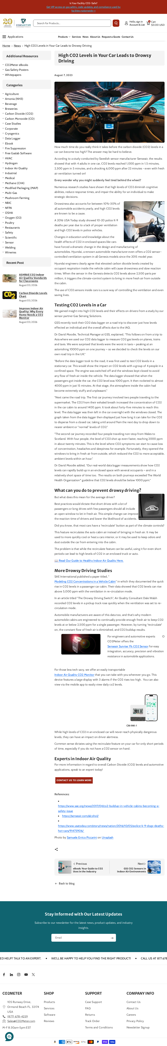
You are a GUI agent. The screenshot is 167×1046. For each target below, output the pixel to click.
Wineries (10, 252)
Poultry (9, 222)
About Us (132, 1008)
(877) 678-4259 (17, 1016)
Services (49, 1008)
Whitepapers (13, 74)
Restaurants (12, 227)
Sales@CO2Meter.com (21, 1021)
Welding (10, 247)
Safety (9, 232)
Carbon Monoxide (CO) (20, 118)
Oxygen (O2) (13, 217)
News (17, 45)
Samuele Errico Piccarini (82, 837)
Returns (90, 1014)
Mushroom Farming (17, 198)
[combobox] (72, 23)
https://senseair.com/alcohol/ (80, 816)
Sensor (9, 242)
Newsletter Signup (138, 1027)
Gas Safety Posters (16, 69)
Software (49, 1014)
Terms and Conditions (99, 1027)
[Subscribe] (112, 938)
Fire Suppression (15, 148)
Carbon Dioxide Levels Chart (33, 295)
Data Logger (12, 138)
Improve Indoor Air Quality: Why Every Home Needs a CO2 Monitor (31, 313)
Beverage (11, 103)
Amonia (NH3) (14, 98)
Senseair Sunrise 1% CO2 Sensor (127, 646)
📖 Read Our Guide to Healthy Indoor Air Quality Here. (89, 560)
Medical (10, 178)
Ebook (9, 143)
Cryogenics (12, 133)
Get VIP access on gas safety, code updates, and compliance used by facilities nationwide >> (83, 8)
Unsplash (107, 837)
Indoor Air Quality (16, 168)
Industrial (11, 173)
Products (63, 36)
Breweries (11, 108)
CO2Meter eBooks (16, 65)
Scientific (11, 237)
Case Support (93, 1002)
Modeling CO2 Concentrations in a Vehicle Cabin (85, 581)
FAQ (88, 1008)
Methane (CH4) (14, 183)
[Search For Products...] (116, 23)
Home (6, 45)
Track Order (92, 1021)
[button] (155, 23)
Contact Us (134, 1002)
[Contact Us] (74, 780)
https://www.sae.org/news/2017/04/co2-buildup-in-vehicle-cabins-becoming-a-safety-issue (108, 808)
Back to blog (67, 883)
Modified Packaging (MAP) (21, 188)
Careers (131, 1014)
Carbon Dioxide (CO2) (19, 113)
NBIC (8, 202)
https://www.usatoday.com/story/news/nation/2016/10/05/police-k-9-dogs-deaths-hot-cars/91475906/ (111, 828)
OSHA (9, 212)
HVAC (8, 158)
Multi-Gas (11, 193)
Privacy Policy (135, 1021)
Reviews (49, 1021)
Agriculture (12, 94)
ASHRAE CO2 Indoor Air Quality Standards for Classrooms (33, 278)
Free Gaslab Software (18, 153)
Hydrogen (11, 163)
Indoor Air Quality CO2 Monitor (74, 674)
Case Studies (13, 123)
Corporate (11, 128)
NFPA (8, 208)
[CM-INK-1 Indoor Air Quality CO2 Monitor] (145, 708)
